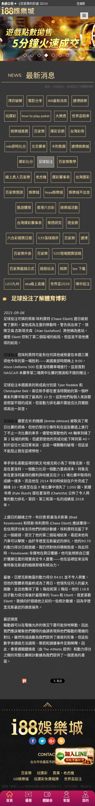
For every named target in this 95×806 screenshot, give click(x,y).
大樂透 (60, 116)
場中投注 (83, 284)
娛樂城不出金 (79, 192)
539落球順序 (48, 238)
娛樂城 (34, 192)
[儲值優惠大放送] (47, 39)
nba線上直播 (35, 284)
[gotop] (47, 703)
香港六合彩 (46, 207)
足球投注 (46, 161)
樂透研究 (55, 222)
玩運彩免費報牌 (46, 779)
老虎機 (41, 177)
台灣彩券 (77, 131)
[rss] (61, 741)
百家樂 (39, 131)
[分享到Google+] (51, 741)
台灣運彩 (83, 177)
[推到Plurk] (24, 681)
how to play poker (36, 116)
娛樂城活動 (69, 207)
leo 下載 (79, 268)
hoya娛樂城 (54, 192)
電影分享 (35, 100)
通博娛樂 (80, 100)
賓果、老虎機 (63, 773)
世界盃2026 (60, 284)
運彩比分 (26, 161)
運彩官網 (57, 131)
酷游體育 (24, 207)
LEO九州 (12, 284)
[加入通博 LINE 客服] (74, 757)
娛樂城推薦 (19, 131)
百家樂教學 (67, 161)
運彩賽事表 (61, 177)
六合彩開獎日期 (19, 238)
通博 (84, 238)
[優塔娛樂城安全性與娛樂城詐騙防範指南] (17, 10)
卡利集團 (58, 146)
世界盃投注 (73, 779)
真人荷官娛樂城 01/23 (76, 4)
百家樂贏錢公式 (22, 268)
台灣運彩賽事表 (29, 222)
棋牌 (63, 268)
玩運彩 (11, 116)
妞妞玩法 (47, 268)
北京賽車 (39, 146)
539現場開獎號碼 (67, 253)
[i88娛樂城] (47, 726)
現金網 (72, 222)
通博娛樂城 (80, 146)
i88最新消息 (57, 100)
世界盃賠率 (80, 116)
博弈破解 (15, 100)
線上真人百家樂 (17, 177)
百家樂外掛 (22, 253)
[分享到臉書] (32, 741)
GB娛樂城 (21, 779)
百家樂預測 (14, 192)
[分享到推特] (42, 741)
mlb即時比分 (16, 146)
